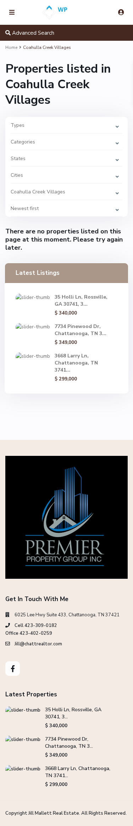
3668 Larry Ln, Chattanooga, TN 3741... (76, 362)
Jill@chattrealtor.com (38, 644)
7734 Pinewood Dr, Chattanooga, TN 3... (80, 330)
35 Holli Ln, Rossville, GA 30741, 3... (81, 300)
